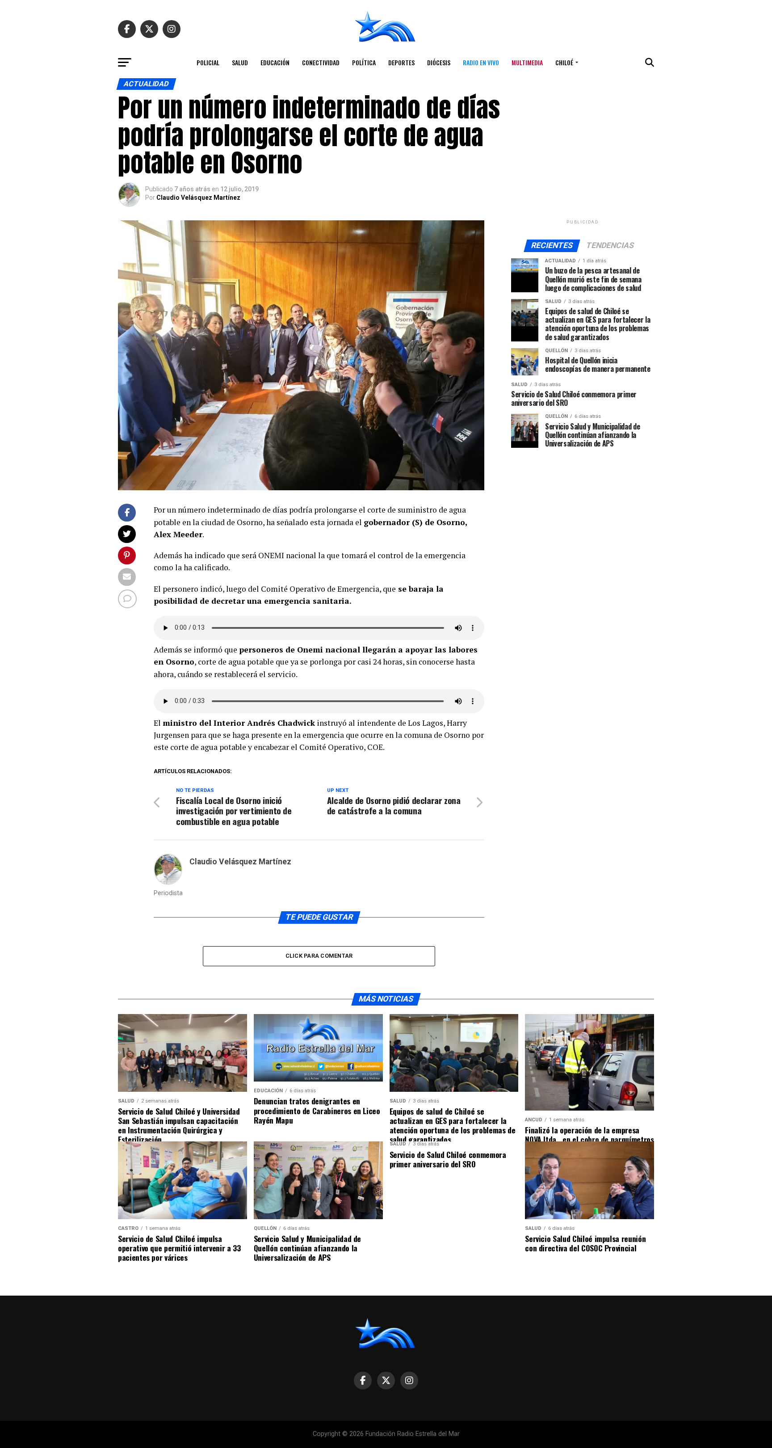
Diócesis (438, 62)
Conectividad (321, 62)
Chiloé (564, 62)
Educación (275, 62)
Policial (208, 62)
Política (364, 62)
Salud (240, 62)
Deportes (401, 62)
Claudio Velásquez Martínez (198, 197)
